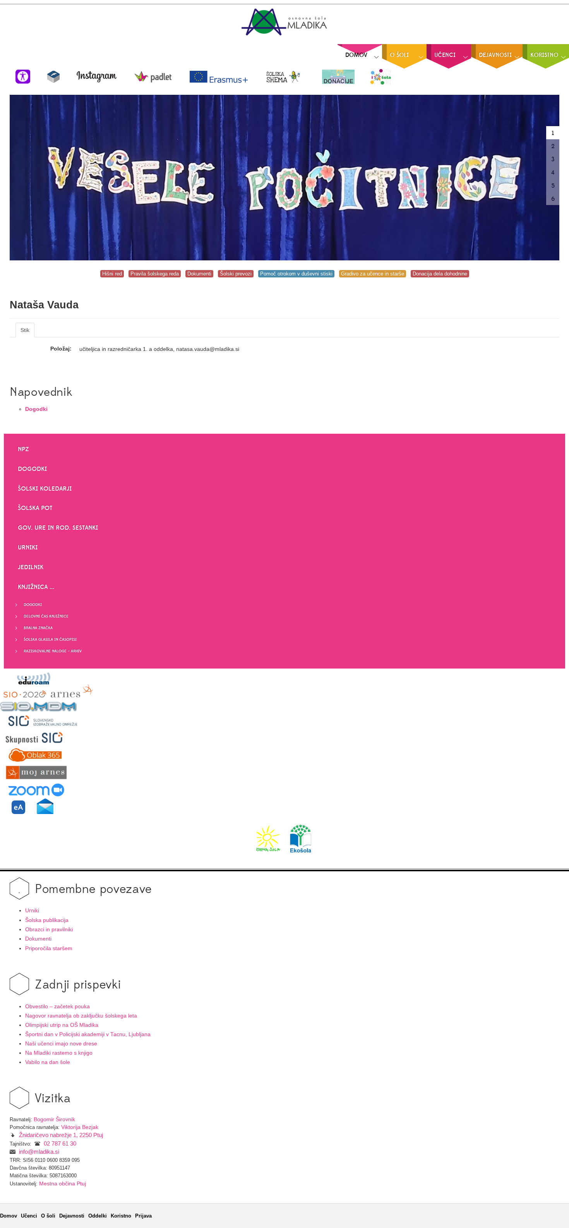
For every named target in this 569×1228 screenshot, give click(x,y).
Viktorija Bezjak (79, 1127)
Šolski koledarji (45, 489)
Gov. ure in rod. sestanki (58, 528)
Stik (25, 330)
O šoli (48, 1216)
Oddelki (97, 1216)
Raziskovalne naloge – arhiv (53, 651)
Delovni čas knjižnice (46, 616)
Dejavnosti (71, 1216)
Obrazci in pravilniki (49, 929)
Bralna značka (38, 628)
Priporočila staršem (48, 948)
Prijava (143, 1216)
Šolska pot (35, 508)
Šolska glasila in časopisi (50, 639)
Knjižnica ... (36, 587)
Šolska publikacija (47, 920)
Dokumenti (38, 939)
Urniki (28, 547)
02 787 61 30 (60, 1144)
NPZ (23, 449)
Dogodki (32, 469)
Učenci (29, 1216)
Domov (8, 1216)
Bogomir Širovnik (54, 1119)
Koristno (121, 1216)
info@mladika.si (39, 1151)
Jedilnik (30, 567)
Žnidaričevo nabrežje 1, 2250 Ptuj (61, 1135)
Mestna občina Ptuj (62, 1184)
